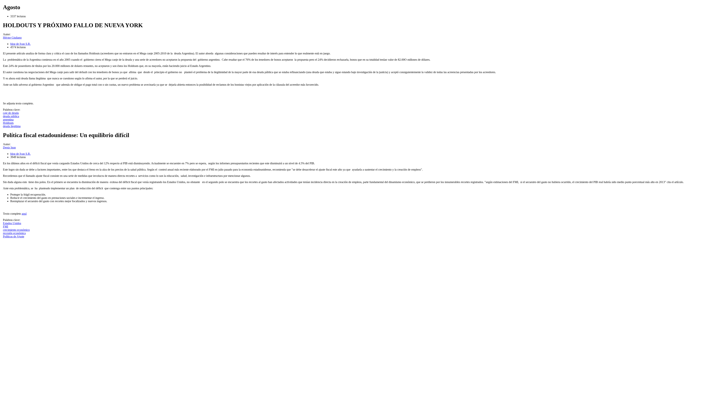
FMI (5, 226)
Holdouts (8, 122)
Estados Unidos (12, 223)
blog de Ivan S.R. (20, 43)
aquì (24, 213)
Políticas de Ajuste (13, 236)
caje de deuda (11, 113)
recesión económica (14, 233)
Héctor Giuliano (12, 37)
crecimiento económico (16, 229)
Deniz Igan (9, 147)
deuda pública (11, 116)
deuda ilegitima (12, 126)
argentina (8, 119)
